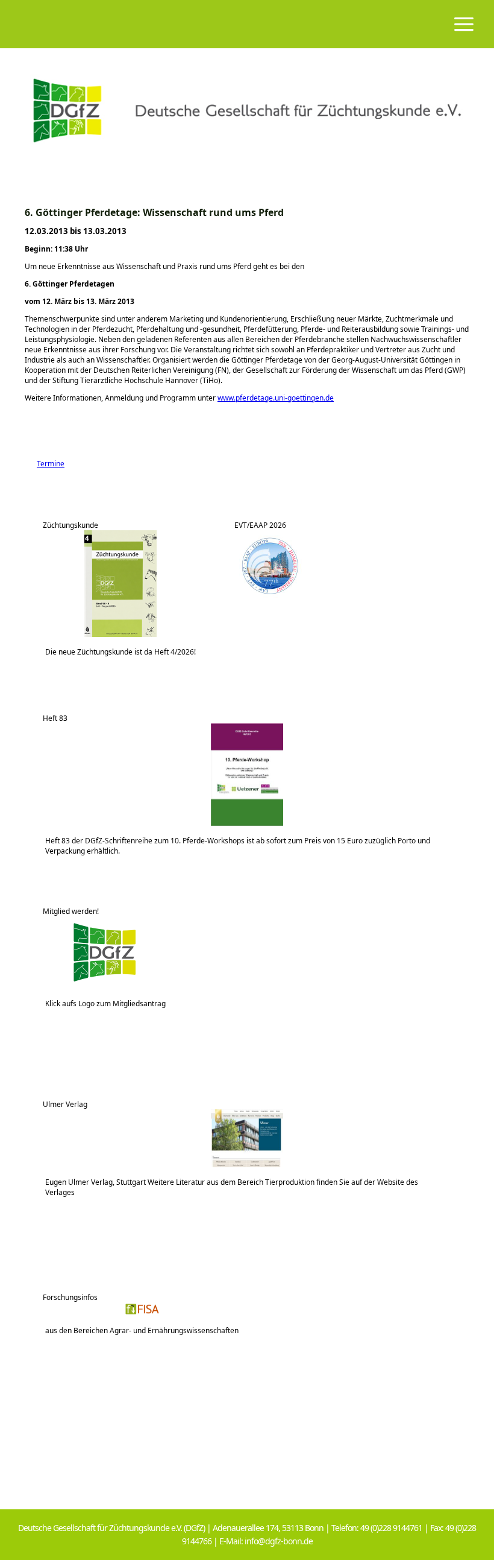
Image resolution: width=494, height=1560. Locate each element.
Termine (44, 463)
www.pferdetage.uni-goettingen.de (275, 398)
